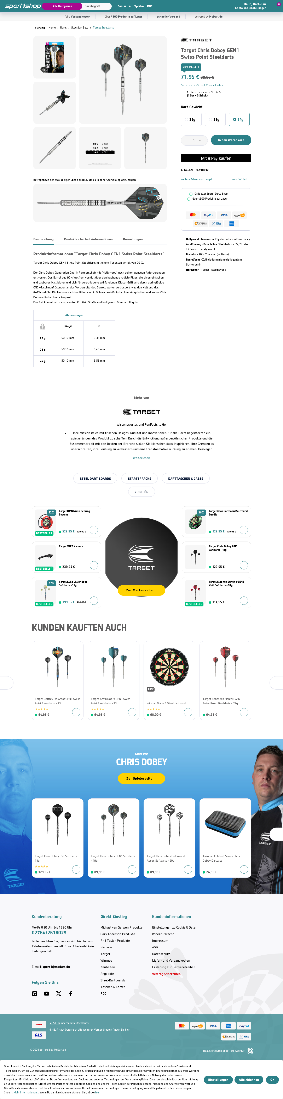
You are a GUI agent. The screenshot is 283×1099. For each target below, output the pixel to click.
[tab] (43, 239)
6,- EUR (54, 1029)
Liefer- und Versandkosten (171, 960)
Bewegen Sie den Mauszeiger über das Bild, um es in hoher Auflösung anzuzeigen (84, 180)
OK (272, 1080)
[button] (253, 6)
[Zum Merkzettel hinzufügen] (249, 40)
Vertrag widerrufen (166, 974)
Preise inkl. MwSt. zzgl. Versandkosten (202, 85)
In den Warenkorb (231, 140)
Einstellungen (218, 1080)
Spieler (139, 6)
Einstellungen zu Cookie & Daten (174, 927)
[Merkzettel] (223, 6)
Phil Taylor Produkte (115, 941)
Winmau (106, 960)
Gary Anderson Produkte (117, 934)
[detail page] (188, 712)
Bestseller (124, 6)
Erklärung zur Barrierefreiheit (174, 967)
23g (216, 119)
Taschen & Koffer (112, 987)
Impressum (160, 941)
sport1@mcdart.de (56, 967)
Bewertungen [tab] (133, 239)
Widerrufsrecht (163, 934)
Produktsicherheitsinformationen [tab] (88, 239)
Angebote (107, 974)
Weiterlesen (141, 458)
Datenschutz (161, 954)
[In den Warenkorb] (94, 530)
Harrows (106, 947)
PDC (149, 6)
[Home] (20, 6)
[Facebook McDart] (71, 995)
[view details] (57, 680)
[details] (196, 40)
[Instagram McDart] (34, 995)
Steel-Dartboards (112, 980)
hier (127, 1029)
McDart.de (60, 1049)
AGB (155, 947)
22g (192, 119)
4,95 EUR (55, 1023)
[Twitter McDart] (59, 995)
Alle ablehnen (249, 1080)
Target (105, 954)
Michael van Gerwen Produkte (121, 927)
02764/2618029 (49, 933)
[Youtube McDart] (47, 995)
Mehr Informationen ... (26, 1092)
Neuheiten (107, 967)
